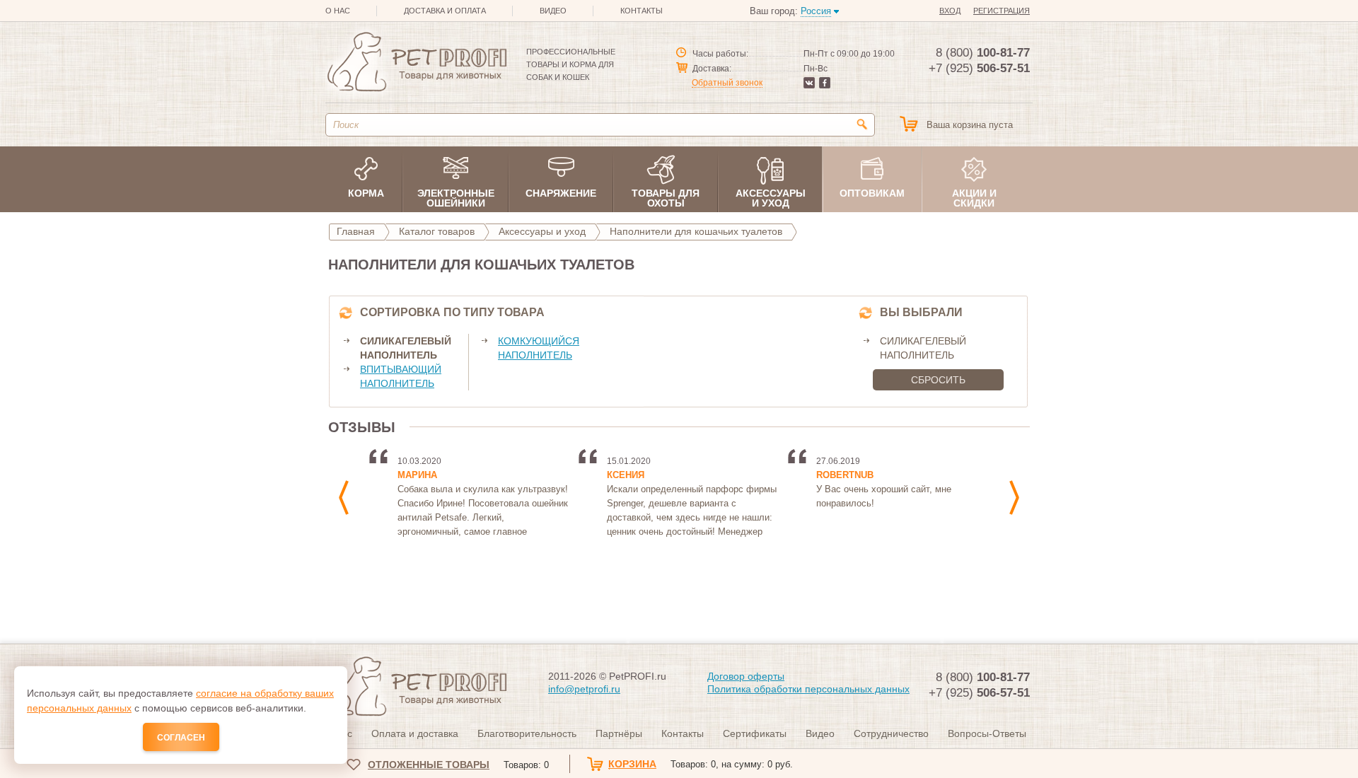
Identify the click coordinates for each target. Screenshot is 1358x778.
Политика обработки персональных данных (808, 689)
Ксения (625, 475)
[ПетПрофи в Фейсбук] (824, 85)
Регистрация (1001, 10)
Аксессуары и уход (542, 231)
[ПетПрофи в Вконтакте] (809, 85)
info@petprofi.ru (584, 689)
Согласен (181, 738)
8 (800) (983, 52)
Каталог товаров (437, 231)
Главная (356, 231)
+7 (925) (979, 68)
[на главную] (415, 64)
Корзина (700, 764)
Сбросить (938, 379)
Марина (417, 475)
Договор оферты (745, 676)
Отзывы (361, 427)
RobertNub (845, 475)
